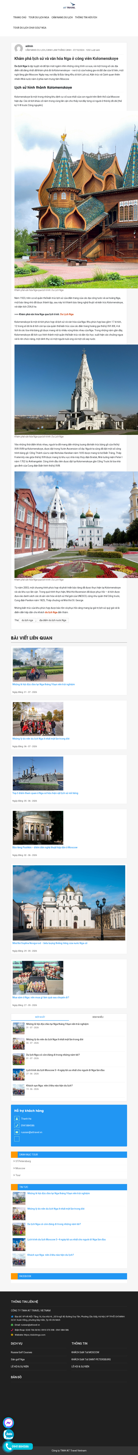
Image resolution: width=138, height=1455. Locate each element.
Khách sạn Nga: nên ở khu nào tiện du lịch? (49, 1085)
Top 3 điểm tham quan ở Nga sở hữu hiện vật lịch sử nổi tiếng (45, 793)
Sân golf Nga (18, 1359)
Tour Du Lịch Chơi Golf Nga (29, 27)
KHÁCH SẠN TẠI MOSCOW (85, 1352)
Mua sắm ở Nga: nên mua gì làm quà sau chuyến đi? (40, 997)
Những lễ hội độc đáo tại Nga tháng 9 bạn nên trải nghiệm (43, 684)
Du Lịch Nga (67, 314)
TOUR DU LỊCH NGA (39, 17)
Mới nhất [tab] (40, 1017)
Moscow (20, 1168)
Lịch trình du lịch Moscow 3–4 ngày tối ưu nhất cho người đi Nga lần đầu (65, 1070)
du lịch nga (27, 620)
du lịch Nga (51, 612)
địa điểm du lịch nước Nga (52, 620)
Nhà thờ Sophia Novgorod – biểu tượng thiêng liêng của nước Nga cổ (49, 943)
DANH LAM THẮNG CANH (58, 50)
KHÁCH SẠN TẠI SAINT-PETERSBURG (91, 1359)
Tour (18, 1175)
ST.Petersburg (23, 1161)
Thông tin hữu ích (86, 17)
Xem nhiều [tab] (98, 1017)
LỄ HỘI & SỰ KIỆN (20, 1366)
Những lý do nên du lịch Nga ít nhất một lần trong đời (41, 738)
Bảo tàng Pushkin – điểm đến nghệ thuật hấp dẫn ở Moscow (44, 847)
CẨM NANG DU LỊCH (62, 17)
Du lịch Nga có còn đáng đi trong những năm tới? (53, 1054)
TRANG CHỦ (19, 17)
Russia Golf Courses (21, 1352)
